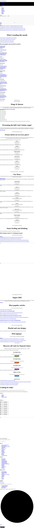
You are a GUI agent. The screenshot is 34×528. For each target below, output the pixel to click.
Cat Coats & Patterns (4, 455)
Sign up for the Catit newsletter (6, 446)
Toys (2, 477)
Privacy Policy (3, 487)
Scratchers (3, 476)
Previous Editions (4, 445)
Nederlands (3, 10)
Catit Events (3, 447)
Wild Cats (3, 451)
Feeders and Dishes (4, 462)
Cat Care (3, 453)
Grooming (3, 464)
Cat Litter (3, 473)
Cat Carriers (3, 468)
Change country (2, 482)
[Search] (8, 16)
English (1, 6)
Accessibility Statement (5, 485)
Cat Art (3, 448)
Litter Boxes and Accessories (5, 463)
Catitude (3, 450)
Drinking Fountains (4, 461)
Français (3, 7)
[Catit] (1, 15)
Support (3, 394)
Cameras (3, 467)
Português (3, 11)
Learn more (17, 189)
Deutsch (3, 9)
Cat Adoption (3, 449)
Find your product (4, 471)
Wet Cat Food (3, 459)
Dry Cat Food (3, 458)
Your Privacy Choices (4, 486)
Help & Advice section (5, 390)
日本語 (3, 13)
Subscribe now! (3, 441)
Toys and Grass (4, 466)
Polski (2, 12)
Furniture (3, 465)
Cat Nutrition (3, 452)
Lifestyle (3, 454)
